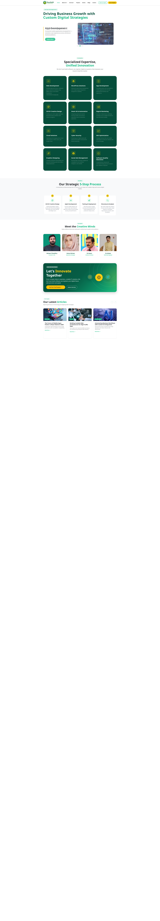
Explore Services (72, 287)
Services (71, 2)
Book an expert (103, 2)
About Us (64, 2)
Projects (78, 2)
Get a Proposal (112, 2)
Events (83, 2)
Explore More (50, 39)
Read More (47, 330)
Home (58, 2)
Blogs (89, 2)
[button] (112, 301)
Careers (94, 2)
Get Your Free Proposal (55, 287)
